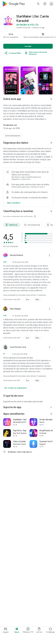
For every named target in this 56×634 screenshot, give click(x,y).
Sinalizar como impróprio (17, 452)
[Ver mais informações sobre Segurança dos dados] (51, 142)
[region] (28, 36)
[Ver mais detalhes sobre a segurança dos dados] (13, 203)
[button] (11, 80)
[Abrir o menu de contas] (51, 4)
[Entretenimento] (13, 136)
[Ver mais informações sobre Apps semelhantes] (51, 414)
